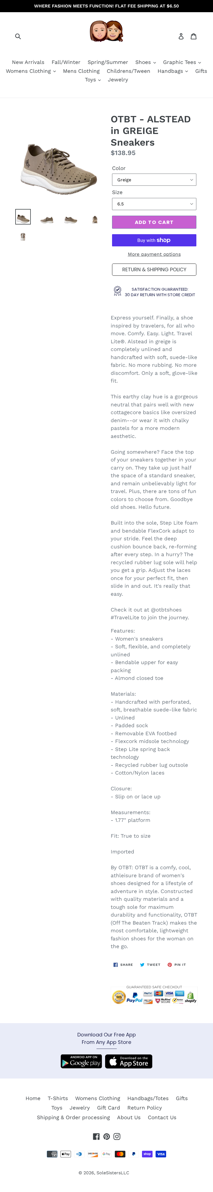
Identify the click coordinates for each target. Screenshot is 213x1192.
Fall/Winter (66, 62)
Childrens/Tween (128, 71)
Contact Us (162, 1117)
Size (117, 192)
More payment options (154, 254)
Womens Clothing (29, 71)
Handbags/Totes (148, 1098)
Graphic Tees (180, 62)
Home (33, 1098)
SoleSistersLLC (113, 1172)
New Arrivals (28, 62)
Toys (91, 79)
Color (119, 168)
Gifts (201, 71)
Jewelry (118, 79)
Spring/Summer (108, 62)
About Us (129, 1117)
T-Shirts (58, 1098)
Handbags (171, 71)
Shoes (144, 62)
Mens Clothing (81, 71)
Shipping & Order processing (73, 1117)
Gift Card (108, 1108)
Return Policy (144, 1108)
